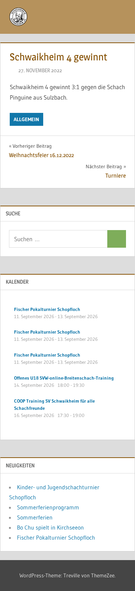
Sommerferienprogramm (48, 507)
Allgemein (26, 119)
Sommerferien (35, 517)
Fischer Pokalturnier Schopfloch (56, 537)
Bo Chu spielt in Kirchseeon (50, 527)
